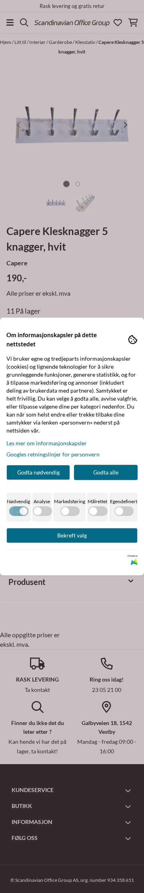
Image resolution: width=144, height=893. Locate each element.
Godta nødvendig (38, 472)
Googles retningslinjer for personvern (53, 454)
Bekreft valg (72, 535)
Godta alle (105, 472)
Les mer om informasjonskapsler (46, 443)
